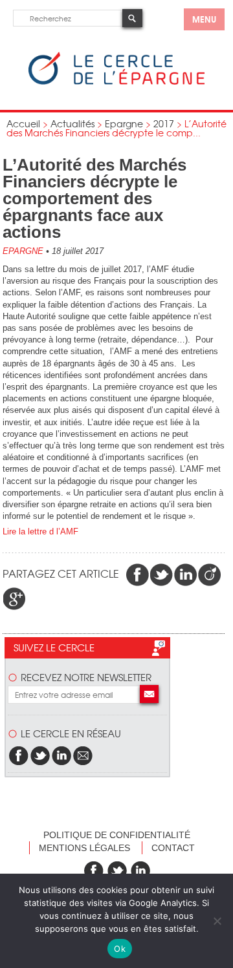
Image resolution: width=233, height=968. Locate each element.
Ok (120, 948)
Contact (173, 848)
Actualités (72, 123)
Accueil (23, 123)
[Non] (216, 920)
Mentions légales (84, 848)
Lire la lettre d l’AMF (40, 531)
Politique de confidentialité (116, 835)
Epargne (124, 123)
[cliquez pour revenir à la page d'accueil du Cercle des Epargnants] (116, 82)
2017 (163, 123)
